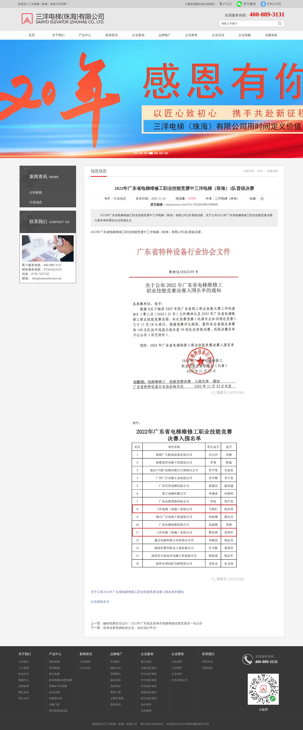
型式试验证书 (179, 680)
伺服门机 (54, 704)
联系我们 (208, 654)
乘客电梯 (54, 661)
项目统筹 (115, 704)
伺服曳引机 (55, 698)
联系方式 (207, 661)
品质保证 (115, 686)
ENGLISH (274, 4)
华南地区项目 (149, 667)
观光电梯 (54, 673)
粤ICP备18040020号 (151, 724)
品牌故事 (23, 686)
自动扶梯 (54, 692)
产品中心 (85, 35)
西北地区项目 (149, 698)
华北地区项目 (149, 673)
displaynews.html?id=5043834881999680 (192, 204)
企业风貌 (244, 35)
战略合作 (115, 667)
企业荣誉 (191, 35)
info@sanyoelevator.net (47, 278)
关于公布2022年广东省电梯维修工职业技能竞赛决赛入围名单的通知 (137, 592)
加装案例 (146, 710)
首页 (32, 35)
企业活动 (218, 35)
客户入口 (225, 4)
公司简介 (23, 661)
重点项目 (146, 661)
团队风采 (23, 692)
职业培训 (23, 673)
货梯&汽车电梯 (58, 686)
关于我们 (58, 35)
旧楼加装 (271, 35)
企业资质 (176, 661)
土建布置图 (117, 698)
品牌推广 (165, 35)
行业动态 (85, 667)
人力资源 (23, 667)
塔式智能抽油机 (58, 710)
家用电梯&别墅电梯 (60, 680)
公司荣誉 (176, 667)
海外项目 (146, 704)
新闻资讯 (111, 35)
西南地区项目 (149, 692)
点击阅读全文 (100, 601)
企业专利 (176, 673)
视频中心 (23, 680)
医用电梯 (54, 667)
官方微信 (249, 4)
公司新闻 (85, 661)
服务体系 (115, 680)
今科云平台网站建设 (187, 724)
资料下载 (115, 692)
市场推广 (115, 661)
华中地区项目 (149, 680)
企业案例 (138, 35)
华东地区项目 (149, 686)
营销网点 (115, 673)
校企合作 (23, 698)
